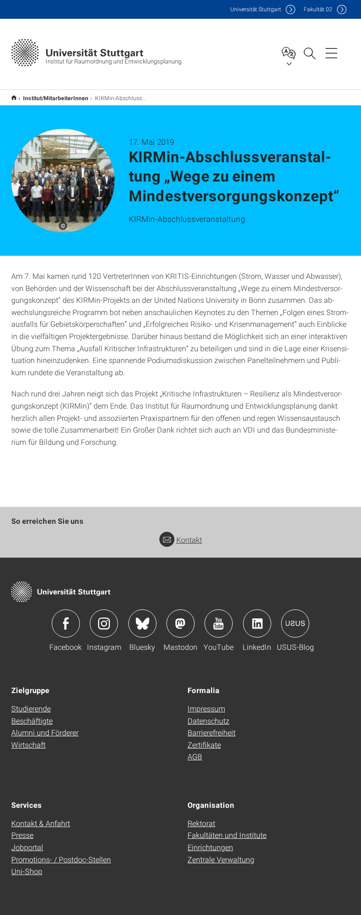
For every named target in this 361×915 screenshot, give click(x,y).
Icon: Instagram (104, 623)
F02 (318, 9)
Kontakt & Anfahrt (40, 823)
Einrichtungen (210, 847)
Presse (22, 835)
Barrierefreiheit (211, 732)
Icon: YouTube (218, 623)
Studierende (31, 708)
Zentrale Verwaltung (221, 859)
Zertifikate (204, 744)
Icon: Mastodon (180, 623)
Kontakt (189, 539)
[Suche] (309, 53)
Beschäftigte (32, 721)
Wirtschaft (28, 744)
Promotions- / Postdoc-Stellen (61, 859)
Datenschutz (208, 721)
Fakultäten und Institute (227, 835)
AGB (195, 756)
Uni (255, 9)
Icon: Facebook (66, 623)
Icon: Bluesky (142, 623)
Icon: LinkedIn (257, 623)
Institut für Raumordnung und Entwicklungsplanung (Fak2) (13, 97)
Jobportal (27, 847)
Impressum (206, 708)
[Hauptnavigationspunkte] (331, 53)
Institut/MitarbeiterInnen (55, 98)
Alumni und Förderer (44, 732)
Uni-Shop (26, 871)
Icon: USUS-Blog (295, 623)
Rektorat (201, 823)
